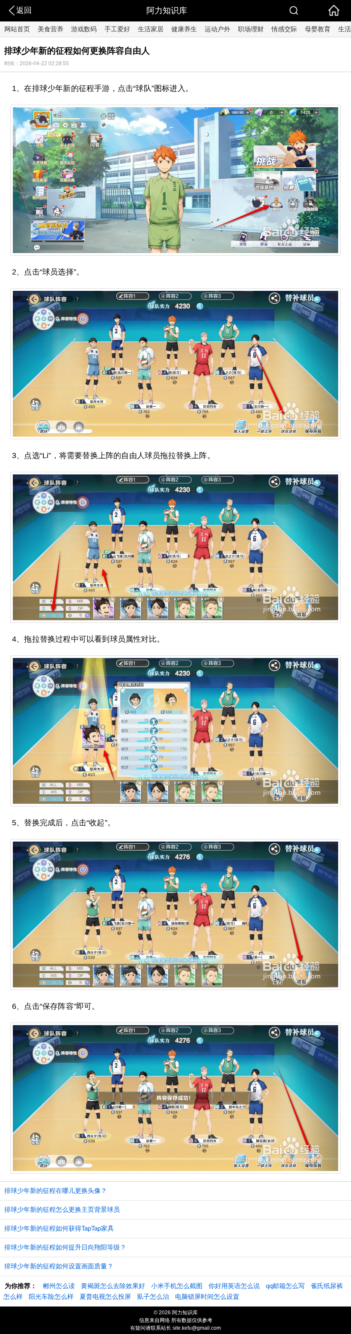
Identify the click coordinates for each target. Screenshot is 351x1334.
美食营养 (50, 29)
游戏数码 (84, 29)
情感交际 (284, 29)
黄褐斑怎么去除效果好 (113, 1285)
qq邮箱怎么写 (285, 1285)
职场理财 (251, 29)
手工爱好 (117, 29)
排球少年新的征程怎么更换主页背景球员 (62, 1209)
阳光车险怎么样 (51, 1296)
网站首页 (17, 29)
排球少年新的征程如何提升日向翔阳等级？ (65, 1247)
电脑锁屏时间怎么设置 (207, 1296)
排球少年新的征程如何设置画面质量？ (58, 1266)
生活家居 (151, 29)
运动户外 (217, 29)
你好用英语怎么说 (234, 1285)
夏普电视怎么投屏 (105, 1296)
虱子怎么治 (153, 1296)
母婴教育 (317, 29)
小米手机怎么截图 (176, 1285)
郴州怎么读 (59, 1285)
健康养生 (184, 29)
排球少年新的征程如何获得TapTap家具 (59, 1228)
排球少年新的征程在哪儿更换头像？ (55, 1190)
